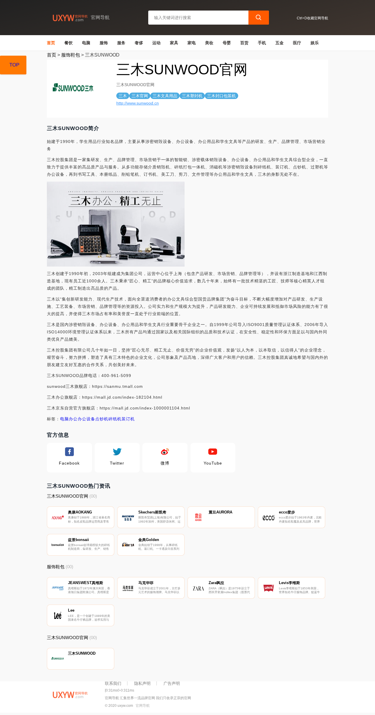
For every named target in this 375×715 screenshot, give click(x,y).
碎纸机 (115, 419)
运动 (156, 43)
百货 (244, 43)
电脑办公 (69, 419)
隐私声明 (142, 683)
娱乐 (315, 43)
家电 (192, 43)
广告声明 (171, 683)
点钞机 (101, 419)
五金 (279, 43)
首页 (51, 43)
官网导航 (143, 706)
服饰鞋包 (70, 54)
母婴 (227, 43)
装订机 (128, 419)
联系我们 (113, 683)
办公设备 (86, 419)
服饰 (104, 43)
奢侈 (139, 43)
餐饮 (68, 43)
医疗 (297, 43)
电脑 (86, 43)
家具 (174, 43)
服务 (121, 43)
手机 (262, 43)
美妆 (209, 43)
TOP (14, 65)
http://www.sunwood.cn (137, 103)
